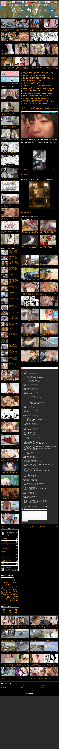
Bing (4, 554)
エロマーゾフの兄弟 (6, 555)
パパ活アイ (5, 566)
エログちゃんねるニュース (7, 560)
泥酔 (2, 596)
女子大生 (15, 593)
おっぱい (6, 583)
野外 (4, 600)
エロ (21, 112)
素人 (8, 598)
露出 (7, 600)
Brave (4, 564)
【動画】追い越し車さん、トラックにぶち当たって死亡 (33, 75)
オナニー (10, 584)
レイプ (5, 591)
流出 (5, 596)
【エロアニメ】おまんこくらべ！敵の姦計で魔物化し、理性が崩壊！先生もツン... (38, 95)
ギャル (5, 586)
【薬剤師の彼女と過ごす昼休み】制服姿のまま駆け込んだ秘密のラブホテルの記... (38, 87)
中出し (13, 591)
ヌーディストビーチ (9, 587)
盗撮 (5, 598)
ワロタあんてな (5, 544)
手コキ (10, 594)
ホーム (2, 685)
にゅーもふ (5, 542)
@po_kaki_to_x (42, 216)
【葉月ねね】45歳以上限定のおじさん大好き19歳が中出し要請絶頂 (36, 77)
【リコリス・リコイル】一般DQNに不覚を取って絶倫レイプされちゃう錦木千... (38, 90)
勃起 (7, 592)
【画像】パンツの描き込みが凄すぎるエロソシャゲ (32, 80)
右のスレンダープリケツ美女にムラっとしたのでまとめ (33, 83)
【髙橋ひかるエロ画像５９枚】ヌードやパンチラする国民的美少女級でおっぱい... (38, 96)
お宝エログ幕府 (5, 558)
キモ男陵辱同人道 (6, 548)
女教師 (3, 594)
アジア (12, 582)
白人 (2, 598)
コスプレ (9, 586)
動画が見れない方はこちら (26, 174)
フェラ (8, 589)
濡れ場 (14, 596)
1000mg (4, 551)
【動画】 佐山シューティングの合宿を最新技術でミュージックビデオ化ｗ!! (37, 100)
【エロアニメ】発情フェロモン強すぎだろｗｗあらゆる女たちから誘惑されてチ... (38, 85)
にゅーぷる (5, 545)
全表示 (3, 573)
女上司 (45, 112)
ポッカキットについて (4, 687)
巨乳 (6, 594)
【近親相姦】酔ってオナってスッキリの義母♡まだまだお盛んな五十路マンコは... (38, 88)
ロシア (9, 591)
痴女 (57, 112)
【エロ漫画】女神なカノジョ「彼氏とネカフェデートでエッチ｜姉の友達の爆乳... (38, 73)
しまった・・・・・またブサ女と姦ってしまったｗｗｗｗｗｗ (35, 103)
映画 (17, 594)
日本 (51, 112)
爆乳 (17, 596)
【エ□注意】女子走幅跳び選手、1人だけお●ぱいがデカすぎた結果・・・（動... (38, 72)
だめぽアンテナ (5, 541)
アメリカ (4, 584)
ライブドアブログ (6, 561)
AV (55, 112)
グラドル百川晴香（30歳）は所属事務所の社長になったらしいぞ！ (36, 91)
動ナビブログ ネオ (6, 557)
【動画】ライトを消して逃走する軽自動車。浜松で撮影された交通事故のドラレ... (38, 78)
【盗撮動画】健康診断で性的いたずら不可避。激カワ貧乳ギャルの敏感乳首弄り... (38, 93)
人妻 (4, 592)
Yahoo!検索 (5, 539)
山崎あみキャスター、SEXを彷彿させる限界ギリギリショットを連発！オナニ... (38, 82)
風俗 (47, 112)
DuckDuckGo (5, 563)
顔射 (12, 600)
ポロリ (12, 589)
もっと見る (3, 604)
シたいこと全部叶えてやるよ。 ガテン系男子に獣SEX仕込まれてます (36, 98)
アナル (42, 112)
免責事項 (22, 687)
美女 (14, 598)
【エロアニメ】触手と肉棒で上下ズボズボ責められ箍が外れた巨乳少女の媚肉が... (38, 101)
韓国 (10, 600)
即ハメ (49, 112)
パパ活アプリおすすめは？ (7, 567)
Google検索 (5, 538)
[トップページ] (3, 3)
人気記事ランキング (24, 685)
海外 (53, 112)
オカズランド (5, 547)
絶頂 (11, 598)
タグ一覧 (42, 685)
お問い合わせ (43, 687)
